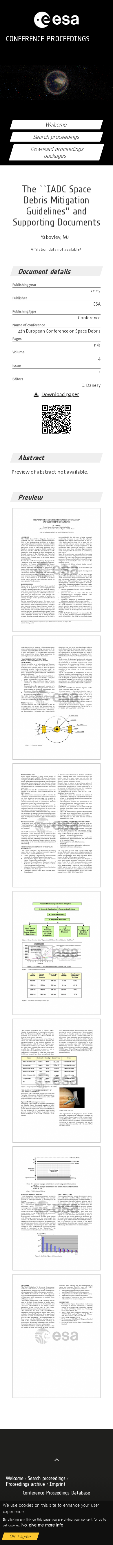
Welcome (56, 124)
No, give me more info (42, 1525)
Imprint (57, 1484)
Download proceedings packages (57, 152)
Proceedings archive (25, 1484)
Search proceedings (56, 136)
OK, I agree (20, 1536)
